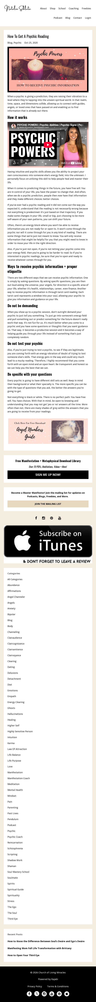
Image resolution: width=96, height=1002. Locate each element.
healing (12, 719)
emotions (13, 690)
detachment (14, 678)
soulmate (13, 877)
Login (88, 17)
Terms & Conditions (58, 986)
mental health (15, 789)
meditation (13, 784)
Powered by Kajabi (48, 979)
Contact (77, 17)
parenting (13, 807)
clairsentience (15, 649)
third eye (13, 918)
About (43, 8)
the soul (12, 912)
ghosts (11, 707)
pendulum (13, 819)
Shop (52, 8)
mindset (12, 795)
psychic (18, 42)
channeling (14, 631)
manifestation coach (19, 778)
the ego (12, 906)
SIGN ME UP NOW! (48, 475)
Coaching (74, 8)
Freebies (86, 8)
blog (10, 42)
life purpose (14, 760)
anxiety (11, 608)
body (10, 626)
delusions (13, 672)
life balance (14, 754)
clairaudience (15, 637)
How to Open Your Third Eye (23, 955)
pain (10, 801)
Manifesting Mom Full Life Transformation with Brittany (39, 948)
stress (11, 901)
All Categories (15, 579)
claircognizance (16, 643)
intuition (12, 737)
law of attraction (17, 748)
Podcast (58, 17)
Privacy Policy (35, 986)
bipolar (11, 614)
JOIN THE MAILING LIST (48, 503)
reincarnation (15, 842)
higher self (13, 725)
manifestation (15, 772)
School (62, 8)
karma (11, 743)
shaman (12, 866)
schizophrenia (15, 848)
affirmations (14, 590)
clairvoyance (14, 655)
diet (10, 684)
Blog (67, 17)
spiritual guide (16, 889)
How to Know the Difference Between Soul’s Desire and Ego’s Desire (46, 941)
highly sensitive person (20, 731)
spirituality (14, 895)
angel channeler (16, 596)
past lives (13, 813)
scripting (12, 854)
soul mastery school (18, 871)
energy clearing (16, 702)
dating (11, 666)
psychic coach (15, 836)
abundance (14, 585)
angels (11, 602)
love (10, 766)
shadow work (15, 860)
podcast (12, 825)
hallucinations (15, 713)
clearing (12, 661)
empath (12, 696)
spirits (11, 883)
